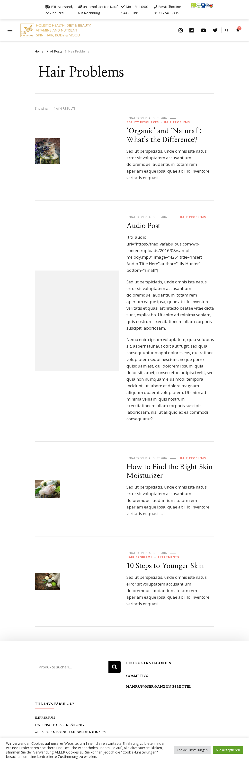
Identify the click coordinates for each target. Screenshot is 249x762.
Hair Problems (177, 122)
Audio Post (143, 225)
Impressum (45, 717)
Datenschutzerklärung (59, 724)
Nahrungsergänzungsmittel (159, 686)
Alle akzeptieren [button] (228, 750)
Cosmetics (137, 675)
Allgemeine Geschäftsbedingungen (71, 732)
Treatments (168, 557)
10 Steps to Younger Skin (165, 565)
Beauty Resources (142, 122)
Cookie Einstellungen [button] (192, 750)
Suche (114, 667)
